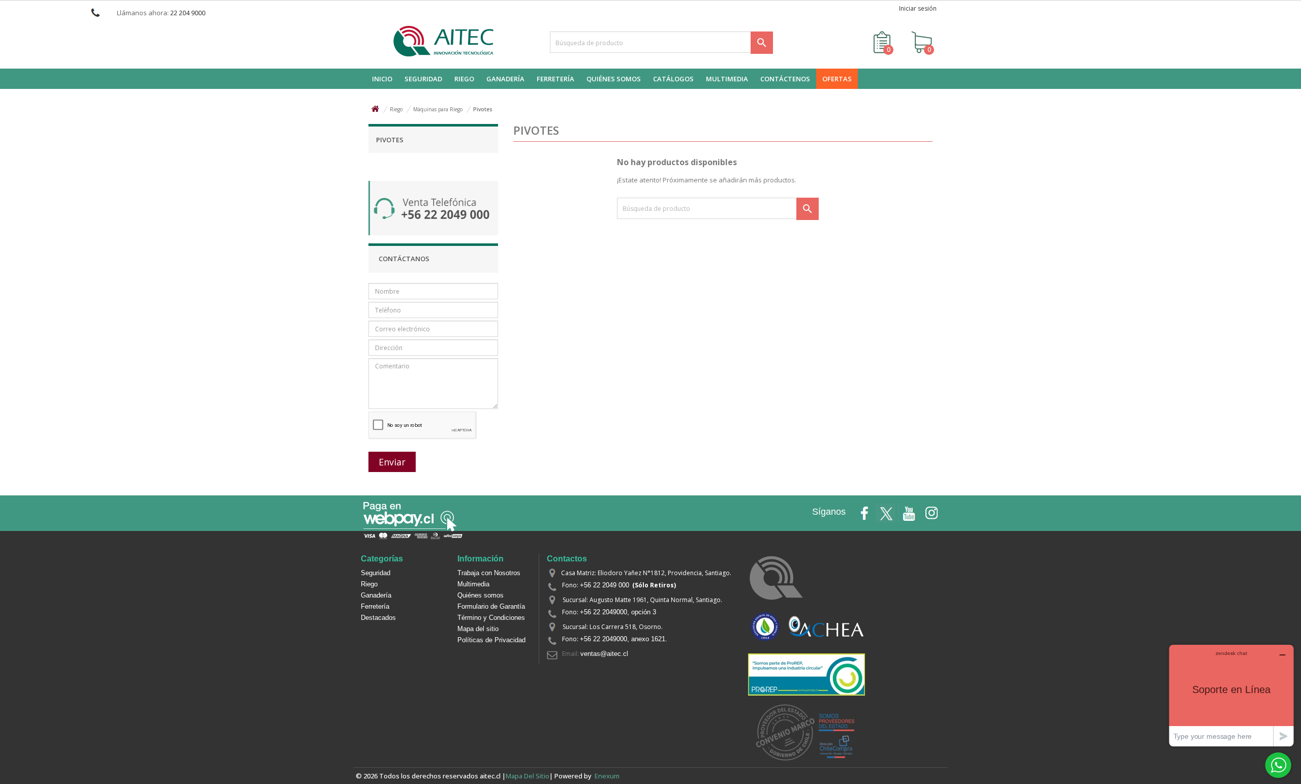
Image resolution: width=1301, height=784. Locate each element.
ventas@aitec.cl (604, 653)
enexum (609, 775)
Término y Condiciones (491, 617)
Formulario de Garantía (491, 606)
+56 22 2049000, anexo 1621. (623, 639)
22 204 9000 (187, 13)
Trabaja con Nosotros (488, 573)
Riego (369, 584)
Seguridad (375, 573)
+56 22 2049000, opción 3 (618, 612)
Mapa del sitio (478, 629)
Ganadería (376, 595)
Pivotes (390, 139)
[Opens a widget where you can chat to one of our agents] (1231, 695)
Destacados (378, 617)
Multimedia (473, 584)
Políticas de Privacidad (491, 640)
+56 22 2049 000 (604, 585)
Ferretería (375, 606)
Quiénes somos (480, 595)
